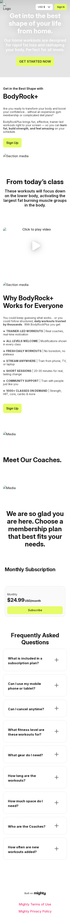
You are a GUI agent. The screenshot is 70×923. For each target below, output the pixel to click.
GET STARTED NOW (35, 61)
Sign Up (12, 143)
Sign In (61, 6)
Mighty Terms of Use (35, 904)
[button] (35, 246)
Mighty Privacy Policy (35, 911)
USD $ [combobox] (41, 6)
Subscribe (35, 610)
